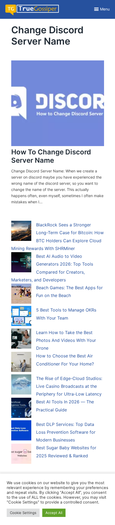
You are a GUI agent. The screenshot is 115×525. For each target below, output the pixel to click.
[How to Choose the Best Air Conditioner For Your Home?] (21, 363)
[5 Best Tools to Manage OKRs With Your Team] (21, 317)
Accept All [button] (53, 512)
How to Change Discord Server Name (51, 156)
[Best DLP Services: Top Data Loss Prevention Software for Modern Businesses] (21, 431)
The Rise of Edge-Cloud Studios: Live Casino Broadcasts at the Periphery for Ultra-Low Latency (69, 386)
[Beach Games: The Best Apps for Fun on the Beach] (21, 295)
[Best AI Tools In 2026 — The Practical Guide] (21, 409)
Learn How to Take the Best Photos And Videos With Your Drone (66, 340)
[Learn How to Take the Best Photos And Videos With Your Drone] (21, 339)
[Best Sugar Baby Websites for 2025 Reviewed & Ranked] (21, 455)
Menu (105, 9)
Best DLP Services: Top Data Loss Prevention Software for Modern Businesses (65, 432)
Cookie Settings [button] (23, 512)
